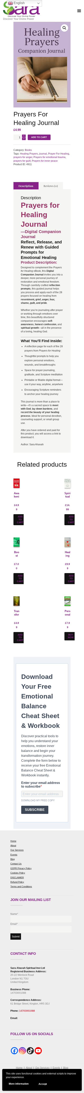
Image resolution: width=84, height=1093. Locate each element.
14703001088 (27, 1010)
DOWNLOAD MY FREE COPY (38, 800)
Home (13, 841)
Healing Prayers (29, 153)
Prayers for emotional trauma (49, 157)
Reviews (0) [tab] (51, 186)
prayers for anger (22, 157)
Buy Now (70, 636)
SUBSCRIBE (35, 809)
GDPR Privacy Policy (21, 868)
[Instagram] (22, 1050)
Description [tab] (26, 186)
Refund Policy (17, 882)
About (13, 845)
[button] (64, 28)
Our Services (17, 850)
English (19, 3)
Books (28, 150)
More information (19, 1083)
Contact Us (16, 863)
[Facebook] (14, 1050)
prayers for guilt (22, 160)
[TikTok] (30, 1050)
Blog (12, 859)
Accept (43, 1084)
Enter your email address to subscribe (40, 784)
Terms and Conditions (21, 886)
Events (13, 854)
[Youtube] (38, 1050)
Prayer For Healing (58, 153)
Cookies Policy (17, 873)
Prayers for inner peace (45, 160)
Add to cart (39, 137)
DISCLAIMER (17, 877)
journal (43, 153)
